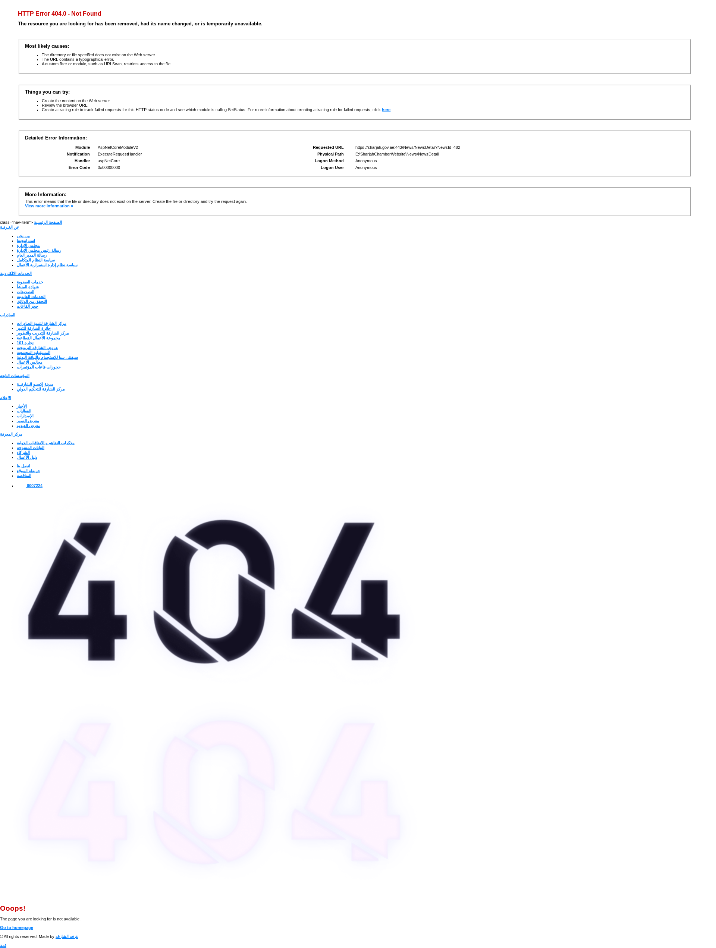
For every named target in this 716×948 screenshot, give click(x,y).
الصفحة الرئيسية (48, 222)
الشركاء (23, 452)
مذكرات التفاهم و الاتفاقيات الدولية (46, 442)
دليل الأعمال (27, 457)
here (386, 109)
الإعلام (5, 397)
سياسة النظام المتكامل (36, 260)
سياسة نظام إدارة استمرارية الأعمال (47, 265)
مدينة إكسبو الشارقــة (35, 384)
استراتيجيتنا (26, 240)
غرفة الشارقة (67, 936)
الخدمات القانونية (31, 296)
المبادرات (7, 315)
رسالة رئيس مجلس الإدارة (39, 250)
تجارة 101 (25, 342)
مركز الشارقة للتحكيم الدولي (41, 389)
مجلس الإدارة (28, 245)
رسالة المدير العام (32, 255)
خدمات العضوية (30, 282)
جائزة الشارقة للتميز (34, 328)
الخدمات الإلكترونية (16, 273)
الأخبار (22, 406)
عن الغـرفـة (9, 227)
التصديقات (25, 291)
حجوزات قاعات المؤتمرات (39, 367)
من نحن (23, 235)
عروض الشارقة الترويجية (37, 347)
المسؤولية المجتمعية (33, 352)
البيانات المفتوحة (30, 447)
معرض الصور (28, 420)
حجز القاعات (27, 306)
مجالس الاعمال (30, 362)
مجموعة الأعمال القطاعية (38, 338)
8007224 (34, 485)
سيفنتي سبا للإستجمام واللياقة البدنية (47, 357)
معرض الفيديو (28, 425)
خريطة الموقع (28, 470)
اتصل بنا (23, 466)
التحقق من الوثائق (32, 301)
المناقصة (24, 475)
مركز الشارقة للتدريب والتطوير (43, 333)
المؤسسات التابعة (14, 375)
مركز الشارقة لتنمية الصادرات (41, 323)
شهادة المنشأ (28, 287)
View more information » (49, 206)
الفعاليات (24, 411)
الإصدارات (25, 416)
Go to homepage (16, 927)
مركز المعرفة (11, 434)
